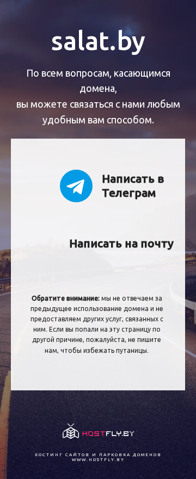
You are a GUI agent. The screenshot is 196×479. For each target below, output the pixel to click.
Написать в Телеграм (133, 185)
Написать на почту (117, 243)
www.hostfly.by (98, 459)
